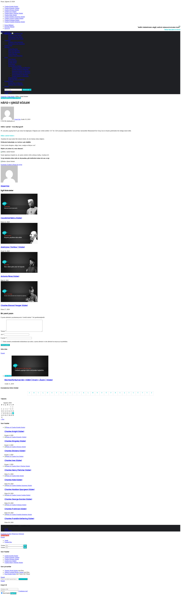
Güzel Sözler (8, 45)
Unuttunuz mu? (23, 591)
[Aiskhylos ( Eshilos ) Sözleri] (19, 243)
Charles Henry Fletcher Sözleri (14, 13)
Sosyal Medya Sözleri (14, 66)
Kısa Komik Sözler (10, 574)
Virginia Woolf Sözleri (11, 570)
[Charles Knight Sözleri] (15, 427)
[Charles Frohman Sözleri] (15, 505)
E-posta (3, 338)
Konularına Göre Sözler (15, 37)
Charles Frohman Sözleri (12, 20)
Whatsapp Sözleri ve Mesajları (21, 73)
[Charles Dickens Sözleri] (15, 447)
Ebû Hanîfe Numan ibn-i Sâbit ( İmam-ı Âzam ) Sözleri (29, 380)
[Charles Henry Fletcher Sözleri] (17, 466)
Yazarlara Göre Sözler (14, 35)
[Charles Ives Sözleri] (14, 456)
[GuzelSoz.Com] (11, 33)
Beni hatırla (6, 593)
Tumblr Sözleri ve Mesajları (20, 76)
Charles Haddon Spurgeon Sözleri (15, 16)
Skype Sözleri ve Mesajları (20, 74)
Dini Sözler (11, 64)
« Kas (2, 419)
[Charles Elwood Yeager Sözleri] (19, 301)
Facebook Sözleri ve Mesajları (21, 67)
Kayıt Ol (13, 593)
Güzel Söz (17, 119)
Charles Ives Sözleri (10, 11)
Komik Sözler (12, 62)
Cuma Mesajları (13, 49)
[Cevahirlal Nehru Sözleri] (19, 214)
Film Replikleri (12, 78)
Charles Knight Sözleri (11, 6)
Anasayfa (7, 32)
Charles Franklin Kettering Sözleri (15, 22)
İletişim (7, 86)
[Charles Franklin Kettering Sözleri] (18, 514)
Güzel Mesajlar (12, 54)
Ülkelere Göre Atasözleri (15, 42)
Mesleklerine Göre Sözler (15, 39)
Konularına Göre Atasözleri (16, 44)
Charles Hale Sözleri (11, 15)
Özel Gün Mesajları (14, 52)
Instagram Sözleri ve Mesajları (21, 71)
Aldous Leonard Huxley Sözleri (14, 572)
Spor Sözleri (12, 59)
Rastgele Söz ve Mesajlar (15, 84)
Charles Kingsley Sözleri (12, 8)
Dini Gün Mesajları (14, 50)
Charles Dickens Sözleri (12, 10)
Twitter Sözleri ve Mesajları (20, 69)
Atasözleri (8, 40)
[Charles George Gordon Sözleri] (17, 495)
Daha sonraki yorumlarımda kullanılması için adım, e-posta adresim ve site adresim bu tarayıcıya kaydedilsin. (35, 341)
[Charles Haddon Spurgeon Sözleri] (18, 485)
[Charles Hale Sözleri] (14, 476)
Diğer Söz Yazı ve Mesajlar (16, 79)
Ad (2, 334)
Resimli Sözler (9, 81)
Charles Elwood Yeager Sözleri (14, 305)
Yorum (3, 331)
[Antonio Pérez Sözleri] (19, 272)
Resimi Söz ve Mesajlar (15, 83)
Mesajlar (7, 47)
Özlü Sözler (8, 33)
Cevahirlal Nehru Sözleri (11, 218)
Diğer (6, 57)
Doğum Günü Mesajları (15, 56)
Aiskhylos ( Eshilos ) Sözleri (13, 247)
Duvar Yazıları (12, 61)
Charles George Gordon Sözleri (14, 18)
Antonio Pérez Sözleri (10, 276)
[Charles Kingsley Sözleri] (15, 437)
